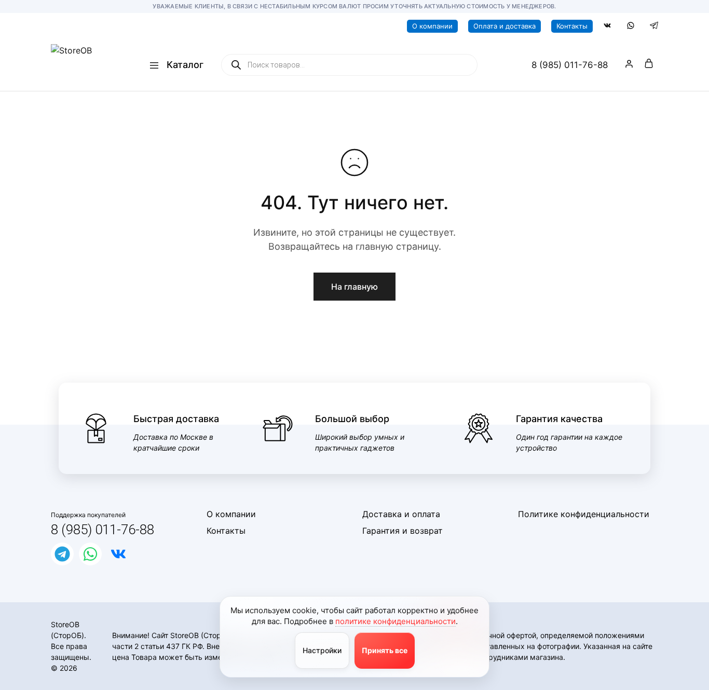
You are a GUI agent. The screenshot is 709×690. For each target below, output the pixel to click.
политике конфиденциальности (395, 621)
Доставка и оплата (401, 514)
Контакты (572, 26)
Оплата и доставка (504, 26)
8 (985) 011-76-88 (569, 65)
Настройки (322, 650)
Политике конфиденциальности (583, 514)
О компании (432, 26)
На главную (354, 286)
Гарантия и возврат (402, 530)
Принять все (384, 650)
